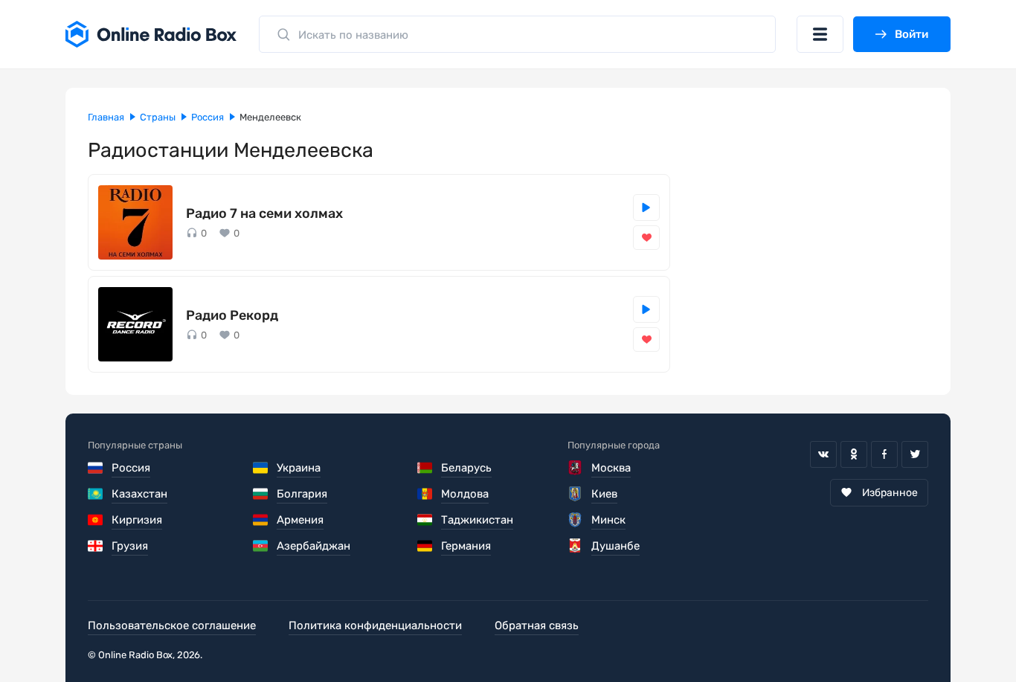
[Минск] (575, 519)
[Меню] (820, 34)
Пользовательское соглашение (172, 625)
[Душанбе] (575, 545)
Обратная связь (537, 625)
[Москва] (575, 467)
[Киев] (575, 493)
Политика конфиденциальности (375, 625)
